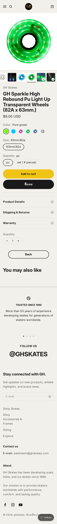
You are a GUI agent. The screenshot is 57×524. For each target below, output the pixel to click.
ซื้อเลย (28, 184)
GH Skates (10, 87)
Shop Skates (11, 408)
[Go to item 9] (41, 77)
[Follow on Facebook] (5, 505)
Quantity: (9, 234)
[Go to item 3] (12, 77)
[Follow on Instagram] (13, 505)
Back (28, 254)
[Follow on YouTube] (21, 505)
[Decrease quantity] (7, 241)
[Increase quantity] (18, 241)
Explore (8, 436)
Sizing (7, 429)
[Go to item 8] (31, 77)
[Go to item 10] (51, 77)
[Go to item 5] (21, 77)
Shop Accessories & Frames (12, 419)
